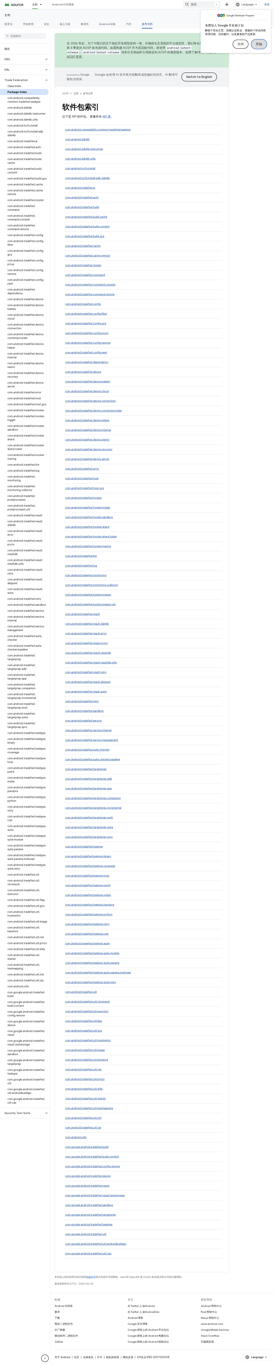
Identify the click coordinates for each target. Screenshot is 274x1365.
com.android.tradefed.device (83, 372)
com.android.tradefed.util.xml (83, 1118)
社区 (76, 1357)
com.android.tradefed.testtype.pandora (89, 904)
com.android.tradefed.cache (82, 246)
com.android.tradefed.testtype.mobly (88, 895)
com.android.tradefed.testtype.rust (86, 934)
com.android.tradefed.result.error (86, 633)
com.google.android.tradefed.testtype (88, 1224)
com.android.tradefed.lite (81, 556)
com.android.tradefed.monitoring (85, 575)
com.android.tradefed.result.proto (86, 643)
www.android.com (212, 1323)
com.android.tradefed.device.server (87, 459)
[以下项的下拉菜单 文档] (42, 4)
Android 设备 (107, 24)
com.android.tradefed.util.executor (86, 1011)
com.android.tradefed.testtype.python (88, 914)
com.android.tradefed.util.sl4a (84, 1089)
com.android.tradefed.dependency (86, 362)
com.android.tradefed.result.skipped (87, 682)
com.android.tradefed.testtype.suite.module (92, 953)
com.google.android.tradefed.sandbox (89, 1205)
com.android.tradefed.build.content (87, 226)
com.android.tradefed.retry (82, 701)
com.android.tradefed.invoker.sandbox (89, 517)
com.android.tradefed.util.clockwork (87, 1001)
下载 (57, 1318)
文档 (35, 4)
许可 (99, 1357)
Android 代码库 (64, 1306)
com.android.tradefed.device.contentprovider (93, 410)
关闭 (240, 44)
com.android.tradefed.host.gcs (84, 488)
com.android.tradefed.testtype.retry (87, 924)
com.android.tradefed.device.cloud (87, 391)
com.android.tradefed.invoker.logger (87, 507)
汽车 (129, 24)
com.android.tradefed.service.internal (88, 730)
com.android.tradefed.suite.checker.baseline (92, 759)
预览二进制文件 (64, 1323)
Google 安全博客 (138, 1323)
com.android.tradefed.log (81, 565)
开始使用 (28, 24)
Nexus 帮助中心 (210, 1318)
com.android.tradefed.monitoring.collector (91, 585)
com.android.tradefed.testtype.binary (88, 856)
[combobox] (202, 4)
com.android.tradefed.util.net (83, 1069)
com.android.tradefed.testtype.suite (87, 943)
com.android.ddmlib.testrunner (84, 149)
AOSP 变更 (74, 57)
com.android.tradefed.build (82, 207)
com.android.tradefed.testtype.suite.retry (90, 982)
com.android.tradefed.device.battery (87, 381)
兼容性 (85, 24)
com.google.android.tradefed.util (85, 1234)
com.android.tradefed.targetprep (85, 769)
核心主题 (65, 24)
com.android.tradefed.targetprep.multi (89, 817)
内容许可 (91, 1277)
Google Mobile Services (215, 1329)
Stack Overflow (210, 1335)
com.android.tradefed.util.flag (83, 1021)
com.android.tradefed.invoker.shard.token (91, 536)
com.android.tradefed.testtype (84, 846)
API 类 (107, 117)
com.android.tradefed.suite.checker (87, 749)
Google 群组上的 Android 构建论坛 (148, 1335)
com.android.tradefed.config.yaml (86, 352)
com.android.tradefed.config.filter (86, 313)
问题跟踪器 (207, 1341)
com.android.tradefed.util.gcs (83, 1030)
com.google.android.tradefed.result (87, 1185)
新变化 (8, 24)
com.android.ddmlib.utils (80, 158)
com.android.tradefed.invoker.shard (87, 527)
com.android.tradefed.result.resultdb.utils (91, 662)
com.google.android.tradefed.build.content (92, 1156)
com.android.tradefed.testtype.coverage (90, 866)
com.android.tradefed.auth (82, 197)
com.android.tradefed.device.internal (88, 430)
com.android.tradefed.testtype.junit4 (88, 885)
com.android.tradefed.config (83, 304)
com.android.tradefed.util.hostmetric (88, 1040)
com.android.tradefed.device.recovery (88, 449)
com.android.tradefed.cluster (83, 265)
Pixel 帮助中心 (209, 1312)
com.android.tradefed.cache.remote (87, 255)
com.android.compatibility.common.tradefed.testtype (97, 129)
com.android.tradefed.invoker (83, 498)
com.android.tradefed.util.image (85, 1050)
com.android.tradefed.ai (80, 187)
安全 (46, 24)
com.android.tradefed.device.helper (87, 420)
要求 (57, 1312)
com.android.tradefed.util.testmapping (89, 1108)
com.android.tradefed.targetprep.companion (93, 798)
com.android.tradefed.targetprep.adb (88, 779)
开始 (259, 44)
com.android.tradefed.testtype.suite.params (92, 963)
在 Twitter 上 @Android (141, 1306)
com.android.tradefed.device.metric (87, 439)
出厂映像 (60, 1329)
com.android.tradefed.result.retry (85, 672)
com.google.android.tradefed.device (88, 1176)
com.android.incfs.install (80, 168)
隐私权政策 (112, 1357)
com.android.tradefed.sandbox (84, 711)
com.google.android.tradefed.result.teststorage (95, 1195)
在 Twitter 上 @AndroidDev (143, 1312)
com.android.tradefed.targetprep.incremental (93, 808)
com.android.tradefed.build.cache (86, 217)
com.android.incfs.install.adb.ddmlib (87, 178)
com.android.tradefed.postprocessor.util (90, 604)
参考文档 (147, 24)
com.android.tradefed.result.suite (86, 691)
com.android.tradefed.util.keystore (86, 1059)
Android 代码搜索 (63, 4)
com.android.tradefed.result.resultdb (88, 653)
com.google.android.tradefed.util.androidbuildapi (95, 1244)
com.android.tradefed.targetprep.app (88, 788)
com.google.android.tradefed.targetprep (90, 1215)
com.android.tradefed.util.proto (85, 1079)
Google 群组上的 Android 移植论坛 (148, 1341)
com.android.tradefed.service (83, 720)
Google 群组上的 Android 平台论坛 (148, 1329)
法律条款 (88, 1357)
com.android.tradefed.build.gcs (84, 236)
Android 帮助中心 (211, 1306)
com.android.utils (75, 1137)
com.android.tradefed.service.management (91, 740)
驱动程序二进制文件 (66, 1335)
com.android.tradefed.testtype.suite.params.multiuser (98, 972)
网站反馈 (128, 1357)
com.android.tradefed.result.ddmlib (87, 623)
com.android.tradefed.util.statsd (85, 1098)
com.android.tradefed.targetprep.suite (89, 827)
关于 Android (62, 1357)
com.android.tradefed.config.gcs (85, 323)
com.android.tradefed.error (82, 468)
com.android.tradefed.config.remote (87, 343)
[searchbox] (25, 36)
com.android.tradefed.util (81, 992)
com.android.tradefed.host (82, 478)
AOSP (65, 93)
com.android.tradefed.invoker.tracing (88, 546)
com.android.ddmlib (77, 139)
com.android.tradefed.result (82, 614)
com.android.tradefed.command (85, 275)
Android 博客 (135, 1318)
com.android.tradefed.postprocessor (88, 594)
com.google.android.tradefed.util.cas (88, 1253)
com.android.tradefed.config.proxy (86, 333)
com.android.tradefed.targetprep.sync (89, 837)
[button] (22, 59)
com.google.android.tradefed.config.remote (92, 1166)
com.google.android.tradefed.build (86, 1147)
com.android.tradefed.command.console (90, 284)
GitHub (59, 1341)
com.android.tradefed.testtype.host (87, 875)
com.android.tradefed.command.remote (89, 294)
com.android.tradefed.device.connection (90, 401)
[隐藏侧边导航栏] (45, 1358)
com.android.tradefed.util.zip (83, 1127)
